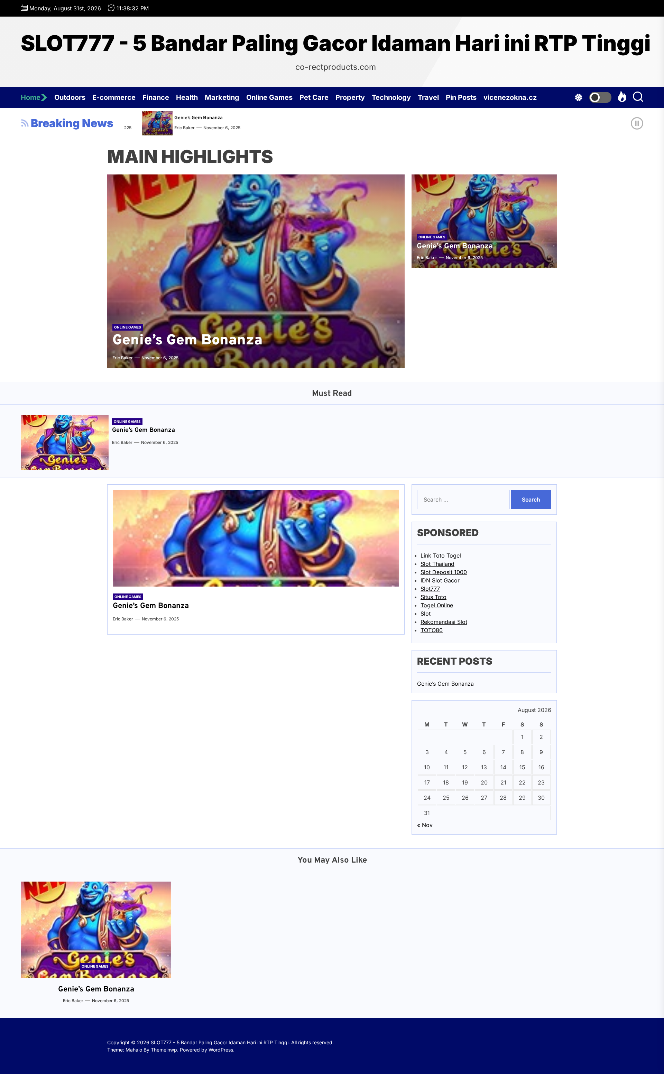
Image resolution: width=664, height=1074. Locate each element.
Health (187, 97)
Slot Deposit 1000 (444, 572)
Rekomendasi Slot (444, 621)
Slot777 (430, 588)
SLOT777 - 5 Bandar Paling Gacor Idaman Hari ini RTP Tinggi (336, 43)
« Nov (425, 824)
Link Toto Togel (441, 555)
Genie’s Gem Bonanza (178, 118)
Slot (426, 613)
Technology (391, 97)
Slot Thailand (437, 563)
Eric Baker (164, 127)
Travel (428, 97)
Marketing (222, 97)
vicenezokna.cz (510, 97)
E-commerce (114, 97)
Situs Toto (433, 596)
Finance (155, 97)
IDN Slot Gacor (440, 580)
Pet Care (314, 97)
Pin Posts (461, 97)
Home (30, 97)
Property (350, 97)
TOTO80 (432, 630)
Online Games (269, 97)
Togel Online (437, 605)
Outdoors (69, 97)
